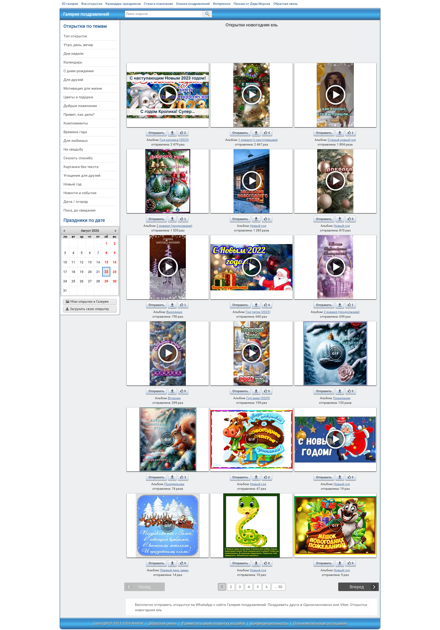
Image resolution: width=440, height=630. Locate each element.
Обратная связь (285, 4)
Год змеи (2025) (258, 398)
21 (98, 272)
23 (114, 272)
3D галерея (70, 4)
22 (106, 271)
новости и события (79, 193)
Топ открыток (75, 36)
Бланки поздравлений (193, 4)
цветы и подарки (78, 97)
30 (114, 281)
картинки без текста (81, 167)
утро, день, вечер (78, 45)
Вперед (357, 586)
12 (81, 262)
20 (90, 272)
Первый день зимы (174, 570)
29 (106, 281)
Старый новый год (342, 140)
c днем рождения (78, 71)
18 (73, 272)
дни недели (73, 53)
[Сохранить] (172, 133)
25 (73, 281)
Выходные (174, 312)
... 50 (278, 587)
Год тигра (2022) (258, 312)
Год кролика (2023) (174, 140)
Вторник (174, 398)
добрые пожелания (80, 106)
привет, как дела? (79, 114)
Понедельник (174, 484)
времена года (75, 132)
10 (65, 262)
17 (65, 272)
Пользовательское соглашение (320, 623)
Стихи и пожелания (158, 4)
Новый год (258, 226)
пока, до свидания (79, 210)
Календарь (72, 62)
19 (81, 272)
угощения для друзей (81, 175)
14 (98, 262)
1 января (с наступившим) (258, 140)
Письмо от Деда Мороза (252, 4)
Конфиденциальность (269, 623)
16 (114, 262)
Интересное (221, 4)
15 (106, 262)
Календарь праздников (123, 4)
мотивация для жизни (82, 88)
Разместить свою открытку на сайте (213, 623)
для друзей (73, 79)
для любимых (75, 140)
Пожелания (341, 398)
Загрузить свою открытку (87, 309)
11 (73, 262)
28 (98, 281)
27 (90, 281)
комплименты (75, 123)
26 (81, 281)
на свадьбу (73, 149)
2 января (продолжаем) (174, 226)
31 (65, 290)
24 (65, 281)
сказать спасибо (78, 158)
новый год (72, 184)
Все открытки (91, 4)
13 (90, 262)
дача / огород (75, 201)
